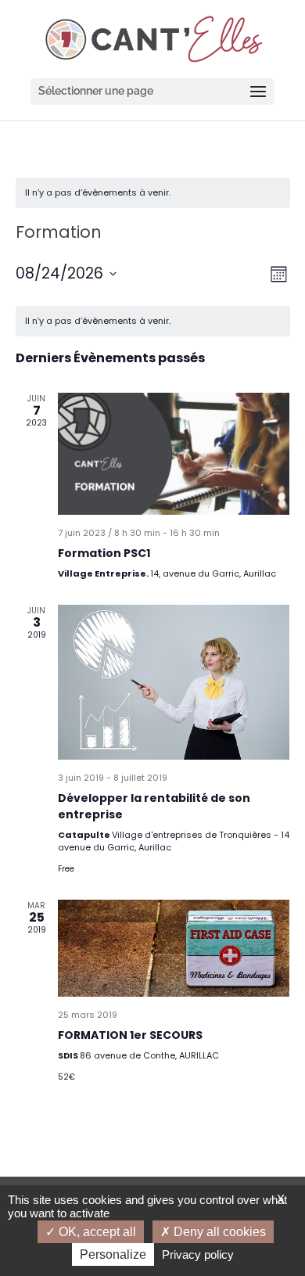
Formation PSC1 (104, 553)
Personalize (113, 1254)
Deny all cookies (218, 1231)
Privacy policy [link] (198, 1254)
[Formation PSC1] (174, 453)
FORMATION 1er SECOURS (130, 1035)
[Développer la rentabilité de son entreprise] (174, 682)
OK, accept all (96, 1231)
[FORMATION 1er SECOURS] (174, 948)
